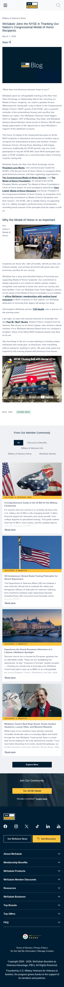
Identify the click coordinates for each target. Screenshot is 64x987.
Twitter (26, 826)
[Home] (32, 5)
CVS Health (38, 309)
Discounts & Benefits (37, 442)
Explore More (32, 764)
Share (5, 42)
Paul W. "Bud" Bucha (17, 322)
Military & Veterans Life (32, 448)
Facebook (5, 826)
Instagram (16, 826)
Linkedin (48, 826)
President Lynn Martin (13, 168)
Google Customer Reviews (32, 936)
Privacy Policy (40, 948)
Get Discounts (48, 839)
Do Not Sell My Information (23, 951)
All (18, 442)
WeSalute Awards (47, 454)
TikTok (37, 826)
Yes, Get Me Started (32, 791)
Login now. (41, 799)
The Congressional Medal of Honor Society (24, 177)
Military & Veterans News (20, 454)
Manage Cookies (46, 951)
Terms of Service (24, 948)
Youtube (58, 826)
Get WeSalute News (17, 839)
